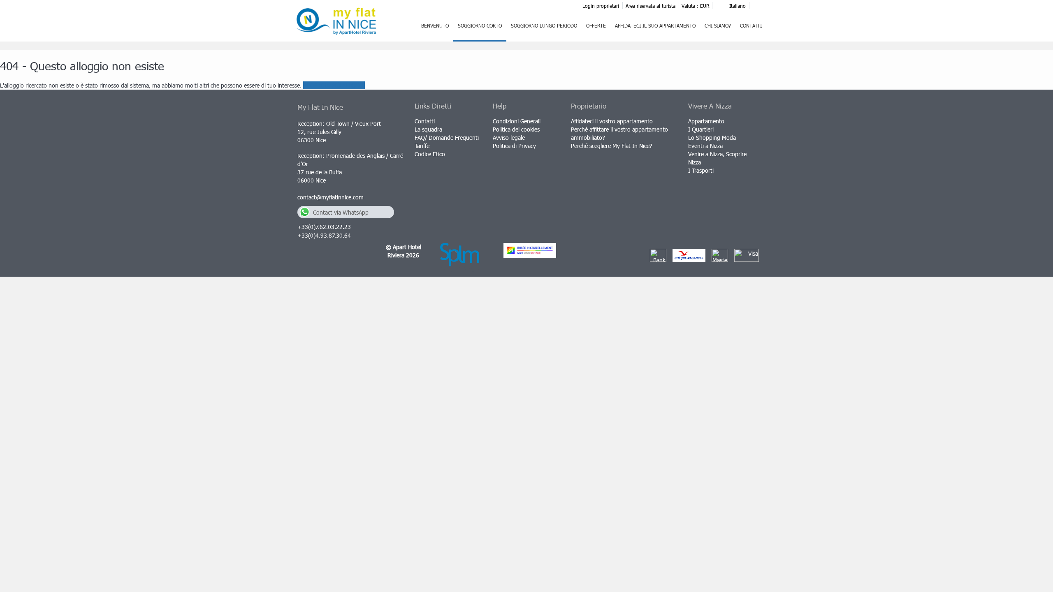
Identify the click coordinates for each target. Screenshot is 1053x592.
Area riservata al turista (650, 5)
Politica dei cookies (516, 129)
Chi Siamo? (718, 25)
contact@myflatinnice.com (330, 197)
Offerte (596, 25)
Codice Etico (430, 154)
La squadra (428, 129)
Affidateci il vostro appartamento (612, 121)
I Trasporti (701, 170)
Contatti (751, 25)
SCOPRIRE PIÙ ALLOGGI (334, 85)
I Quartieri (701, 129)
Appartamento (706, 121)
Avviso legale (509, 137)
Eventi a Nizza (705, 146)
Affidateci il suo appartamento (655, 25)
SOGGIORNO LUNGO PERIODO (544, 25)
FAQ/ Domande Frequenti (447, 137)
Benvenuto (435, 25)
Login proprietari (600, 5)
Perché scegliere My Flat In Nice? (611, 146)
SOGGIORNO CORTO (480, 25)
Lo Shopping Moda (712, 137)
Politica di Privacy (514, 146)
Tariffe (422, 146)
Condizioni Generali (516, 121)
